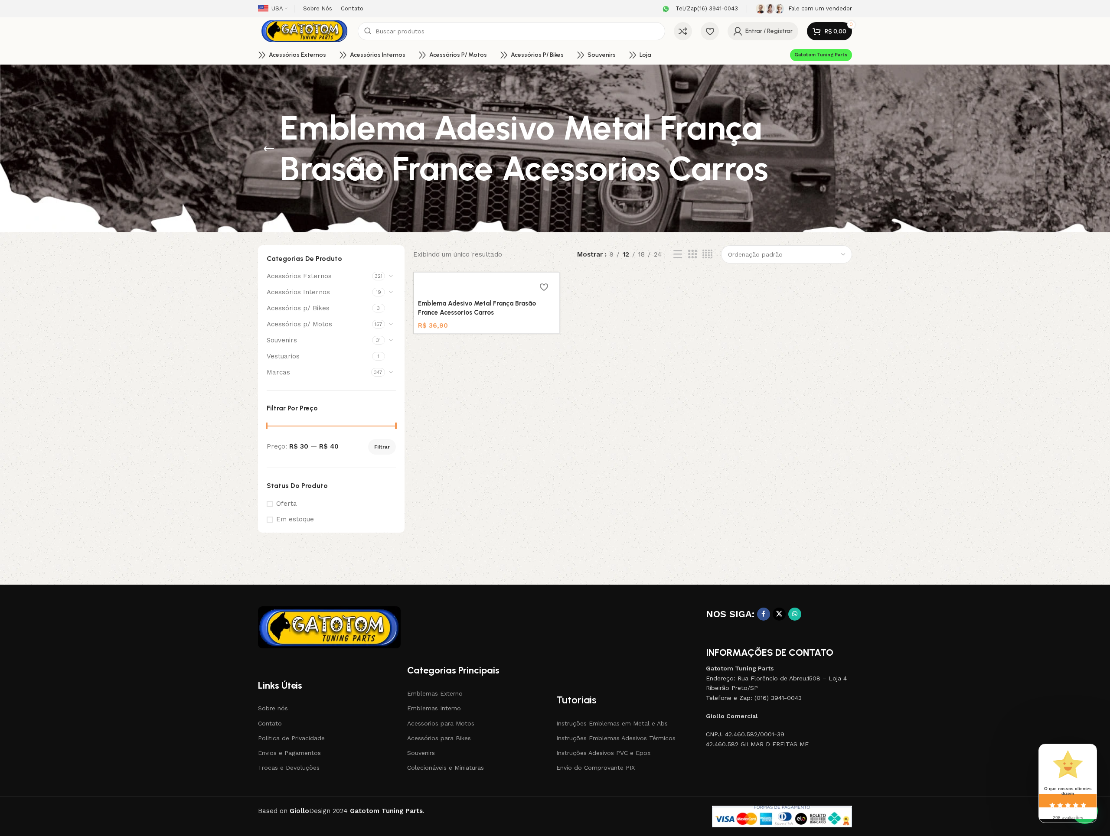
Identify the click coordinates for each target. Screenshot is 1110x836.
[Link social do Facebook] (763, 614)
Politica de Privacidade (291, 738)
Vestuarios (283, 356)
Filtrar (382, 447)
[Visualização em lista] (677, 254)
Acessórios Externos (299, 276)
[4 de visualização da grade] (707, 254)
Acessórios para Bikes (439, 738)
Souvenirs (282, 340)
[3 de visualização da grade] (692, 254)
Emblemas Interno (434, 708)
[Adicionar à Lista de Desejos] (544, 286)
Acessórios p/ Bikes (298, 308)
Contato (270, 723)
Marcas (278, 372)
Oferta (286, 503)
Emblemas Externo (435, 693)
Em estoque (295, 519)
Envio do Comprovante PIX (595, 767)
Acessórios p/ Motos (299, 324)
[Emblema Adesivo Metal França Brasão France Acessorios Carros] (486, 286)
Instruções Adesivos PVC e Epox (603, 752)
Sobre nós (273, 708)
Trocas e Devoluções (289, 767)
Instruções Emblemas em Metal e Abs (612, 723)
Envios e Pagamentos (289, 752)
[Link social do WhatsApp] (794, 614)
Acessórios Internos (298, 292)
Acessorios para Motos (440, 723)
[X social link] (779, 614)
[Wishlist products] (709, 31)
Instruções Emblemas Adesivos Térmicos (616, 738)
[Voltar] (269, 148)
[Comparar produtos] (682, 31)
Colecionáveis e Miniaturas (445, 767)
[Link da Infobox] (699, 8)
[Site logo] (303, 31)
